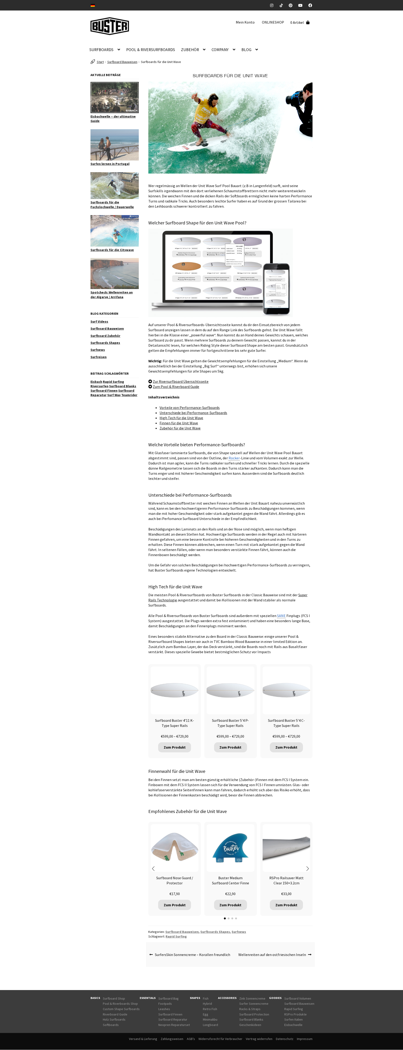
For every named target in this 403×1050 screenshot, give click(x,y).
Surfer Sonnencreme (253, 1004)
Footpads (165, 1004)
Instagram (273, 5)
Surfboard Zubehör (105, 336)
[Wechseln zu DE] (92, 5)
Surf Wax (114, 395)
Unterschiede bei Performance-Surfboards (193, 412)
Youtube (302, 5)
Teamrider (129, 395)
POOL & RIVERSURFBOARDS (150, 49)
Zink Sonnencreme (252, 998)
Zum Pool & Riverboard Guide (176, 386)
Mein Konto (245, 22)
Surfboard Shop (114, 998)
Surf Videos (99, 321)
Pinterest (292, 5)
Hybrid (207, 1004)
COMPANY (220, 49)
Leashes (164, 1009)
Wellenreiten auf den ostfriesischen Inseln (272, 954)
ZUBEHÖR (190, 49)
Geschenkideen (250, 1025)
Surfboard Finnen (104, 390)
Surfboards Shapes (215, 932)
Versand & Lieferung (143, 1039)
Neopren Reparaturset (174, 1025)
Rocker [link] (234, 458)
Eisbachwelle (293, 1025)
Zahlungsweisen (172, 1039)
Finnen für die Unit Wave (179, 423)
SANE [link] (281, 615)
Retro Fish (210, 1009)
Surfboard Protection (254, 1014)
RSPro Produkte (295, 1014)
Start (100, 62)
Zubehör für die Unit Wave (180, 428)
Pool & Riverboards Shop (120, 1004)
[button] (153, 868)
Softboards (111, 1025)
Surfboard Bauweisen (122, 62)
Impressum (305, 1039)
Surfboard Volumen (297, 998)
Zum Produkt (175, 747)
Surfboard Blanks (122, 386)
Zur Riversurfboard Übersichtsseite (180, 381)
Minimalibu (210, 1020)
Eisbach (96, 382)
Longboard (210, 1025)
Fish (205, 998)
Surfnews (239, 932)
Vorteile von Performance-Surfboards (190, 407)
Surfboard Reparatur (172, 1020)
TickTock (283, 5)
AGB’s (191, 1039)
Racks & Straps (250, 1009)
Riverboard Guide (115, 1014)
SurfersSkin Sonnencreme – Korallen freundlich (192, 954)
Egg (205, 1014)
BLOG (246, 49)
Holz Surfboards (114, 1020)
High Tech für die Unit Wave (181, 417)
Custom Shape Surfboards (121, 1009)
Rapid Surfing (176, 936)
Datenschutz (284, 1039)
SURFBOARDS (101, 49)
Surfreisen (98, 357)
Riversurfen (99, 386)
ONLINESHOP (273, 22)
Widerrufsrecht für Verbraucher (220, 1039)
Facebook (312, 5)
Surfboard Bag (168, 998)
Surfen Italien (293, 1020)
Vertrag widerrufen (259, 1039)
